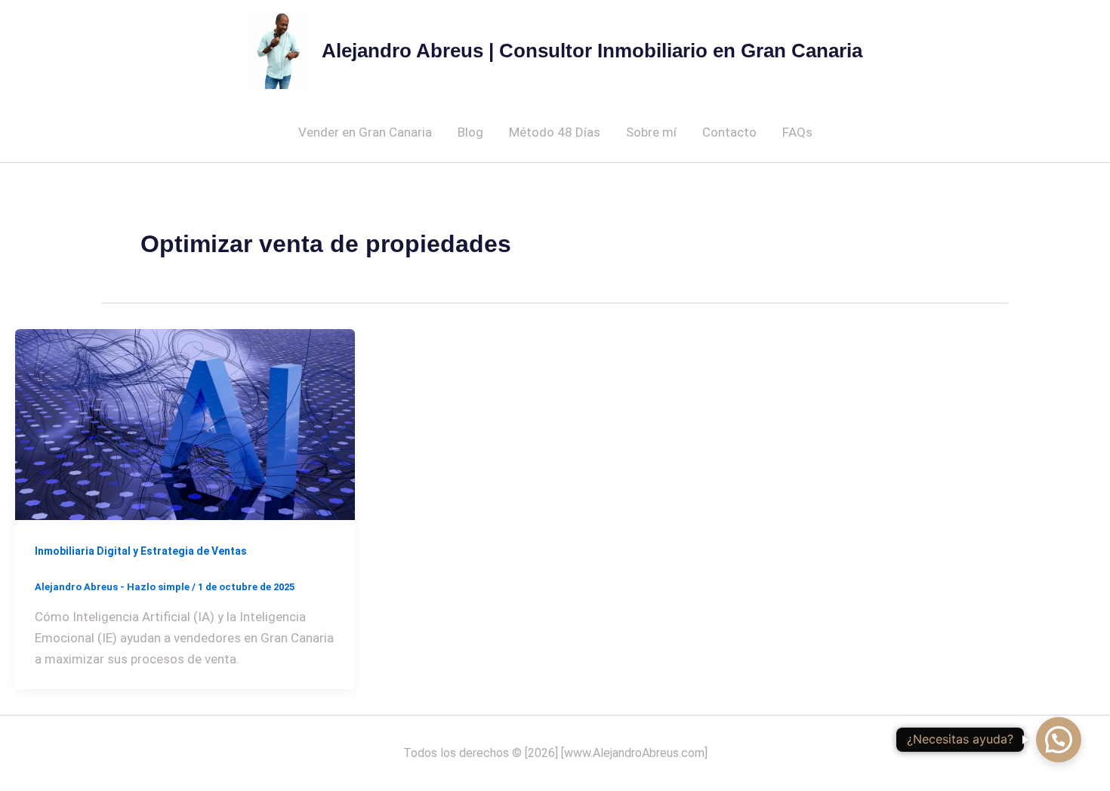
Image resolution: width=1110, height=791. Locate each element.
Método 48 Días (554, 132)
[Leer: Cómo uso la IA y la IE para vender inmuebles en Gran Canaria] (185, 423)
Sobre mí (651, 132)
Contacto (729, 132)
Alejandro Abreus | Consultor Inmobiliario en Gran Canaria (592, 50)
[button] (1058, 739)
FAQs (797, 132)
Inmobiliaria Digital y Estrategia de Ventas (141, 551)
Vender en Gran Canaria (365, 132)
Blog (470, 132)
